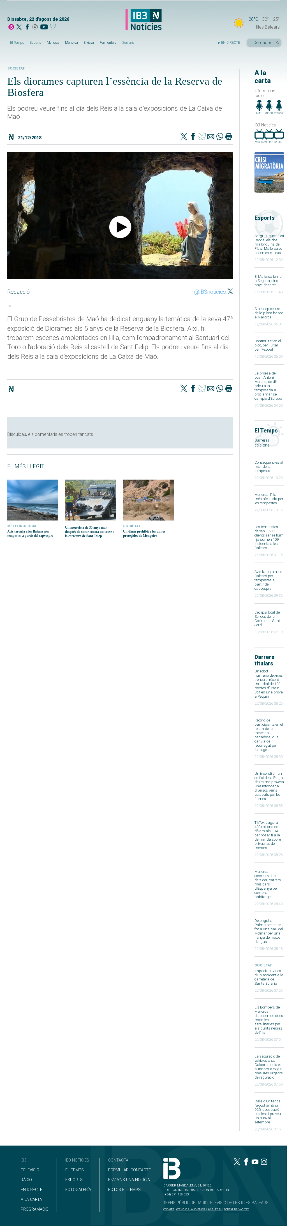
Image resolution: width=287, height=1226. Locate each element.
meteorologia (21, 526)
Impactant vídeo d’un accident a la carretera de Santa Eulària (268, 977)
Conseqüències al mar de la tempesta (268, 466)
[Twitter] (184, 137)
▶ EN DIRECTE (229, 43)
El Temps (17, 43)
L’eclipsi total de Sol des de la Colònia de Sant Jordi (267, 618)
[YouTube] (44, 27)
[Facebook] (27, 27)
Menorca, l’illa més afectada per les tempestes (268, 498)
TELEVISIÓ (30, 1170)
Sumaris (128, 43)
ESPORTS (74, 1180)
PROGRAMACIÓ (34, 1209)
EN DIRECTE (31, 1189)
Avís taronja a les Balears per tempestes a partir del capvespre (268, 580)
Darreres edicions (262, 443)
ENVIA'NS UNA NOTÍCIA (129, 1180)
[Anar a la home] (11, 27)
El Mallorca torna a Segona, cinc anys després (268, 280)
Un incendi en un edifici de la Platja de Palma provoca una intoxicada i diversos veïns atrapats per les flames (269, 786)
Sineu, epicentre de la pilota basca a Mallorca (268, 313)
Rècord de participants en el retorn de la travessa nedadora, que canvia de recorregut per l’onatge (268, 735)
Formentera (108, 43)
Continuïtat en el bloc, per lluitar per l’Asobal (267, 345)
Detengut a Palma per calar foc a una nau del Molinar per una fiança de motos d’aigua (268, 931)
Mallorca (53, 43)
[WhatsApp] (220, 137)
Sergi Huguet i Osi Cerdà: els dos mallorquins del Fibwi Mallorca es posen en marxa (269, 244)
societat (263, 965)
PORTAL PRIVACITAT (236, 1209)
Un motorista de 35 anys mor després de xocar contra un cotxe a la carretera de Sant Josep (89, 532)
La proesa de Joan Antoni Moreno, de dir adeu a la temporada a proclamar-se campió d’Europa (268, 386)
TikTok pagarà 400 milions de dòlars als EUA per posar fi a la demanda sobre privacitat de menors (267, 835)
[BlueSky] (54, 27)
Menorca (71, 43)
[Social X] (19, 27)
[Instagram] (35, 27)
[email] (211, 137)
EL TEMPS (74, 1170)
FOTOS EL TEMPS (124, 1189)
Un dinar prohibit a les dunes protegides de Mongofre (144, 533)
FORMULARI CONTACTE (129, 1170)
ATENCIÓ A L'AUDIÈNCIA (190, 1209)
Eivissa (89, 43)
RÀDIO (26, 1180)
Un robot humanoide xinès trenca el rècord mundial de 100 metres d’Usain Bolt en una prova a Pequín (268, 683)
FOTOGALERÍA (78, 1189)
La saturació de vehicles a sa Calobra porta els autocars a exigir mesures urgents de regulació (268, 1066)
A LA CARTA (31, 1199)
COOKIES (168, 1209)
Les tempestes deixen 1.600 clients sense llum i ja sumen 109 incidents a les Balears (269, 537)
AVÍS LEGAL (214, 1209)
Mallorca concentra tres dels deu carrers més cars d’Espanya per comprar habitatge (267, 884)
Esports (35, 43)
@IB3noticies (210, 291)
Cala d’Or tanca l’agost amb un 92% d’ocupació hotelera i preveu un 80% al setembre (267, 1111)
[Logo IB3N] (143, 19)
